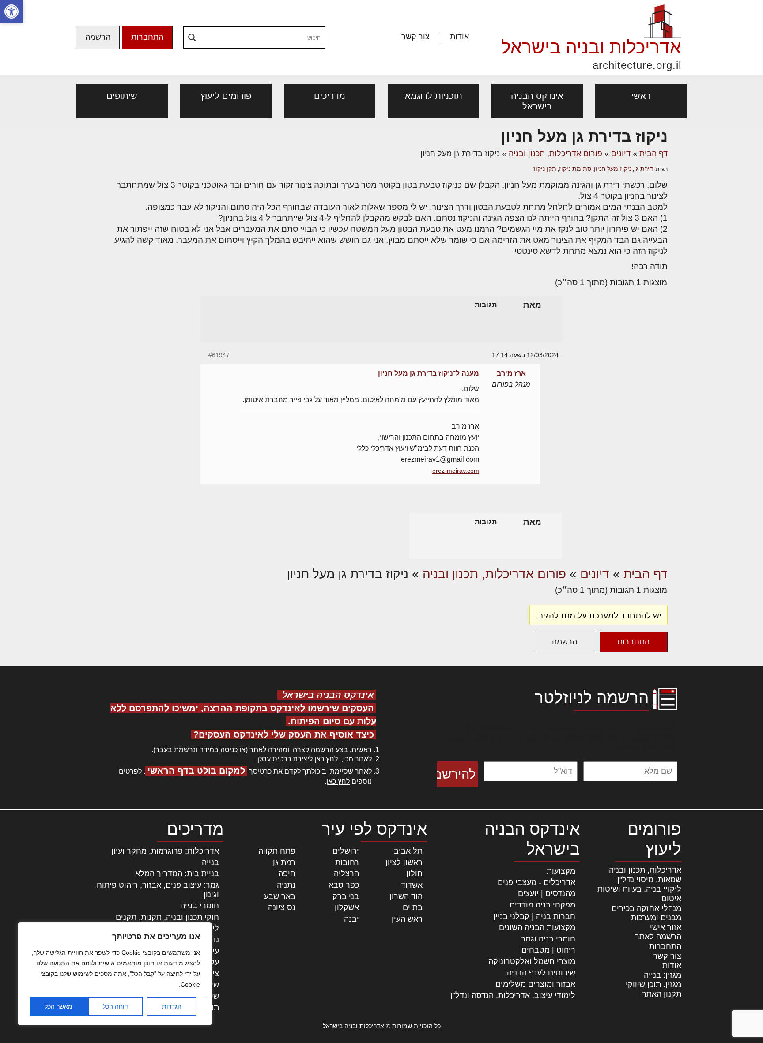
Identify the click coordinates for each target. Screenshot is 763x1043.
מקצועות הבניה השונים (537, 927)
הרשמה (97, 37)
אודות (459, 36)
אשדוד (412, 885)
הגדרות (171, 1006)
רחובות (347, 862)
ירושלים (345, 851)
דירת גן (643, 168)
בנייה (210, 862)
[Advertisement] (615, 431)
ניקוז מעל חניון (612, 168)
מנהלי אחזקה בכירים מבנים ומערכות (646, 913)
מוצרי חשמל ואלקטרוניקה (531, 961)
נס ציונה (281, 907)
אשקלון (347, 907)
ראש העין (407, 919)
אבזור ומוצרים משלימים (535, 983)
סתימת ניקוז (575, 168)
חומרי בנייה (199, 905)
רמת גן (284, 862)
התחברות (147, 37)
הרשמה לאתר (658, 936)
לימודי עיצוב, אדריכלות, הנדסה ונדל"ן (512, 995)
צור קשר (415, 36)
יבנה (351, 919)
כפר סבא (344, 885)
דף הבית (653, 153)
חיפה (286, 873)
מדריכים (329, 96)
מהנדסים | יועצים (546, 893)
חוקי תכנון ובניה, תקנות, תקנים (167, 917)
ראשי (641, 96)
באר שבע (279, 896)
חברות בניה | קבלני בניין (534, 916)
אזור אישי (665, 927)
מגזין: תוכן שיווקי (653, 984)
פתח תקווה (276, 851)
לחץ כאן (326, 759)
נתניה (286, 885)
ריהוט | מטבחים (548, 949)
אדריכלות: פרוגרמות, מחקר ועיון (165, 851)
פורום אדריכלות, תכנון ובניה (555, 153)
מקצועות (561, 870)
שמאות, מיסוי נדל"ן (649, 879)
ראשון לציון (404, 862)
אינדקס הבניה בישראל (537, 101)
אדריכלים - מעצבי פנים (536, 882)
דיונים (621, 153)
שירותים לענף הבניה (541, 972)
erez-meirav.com (455, 470)
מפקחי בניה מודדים (542, 904)
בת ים (413, 907)
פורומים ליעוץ (225, 96)
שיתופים (121, 96)
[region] (115, 973)
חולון (414, 873)
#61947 (219, 354)
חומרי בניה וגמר (548, 938)
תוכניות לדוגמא (433, 96)
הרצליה (346, 873)
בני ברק (345, 896)
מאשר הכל (58, 1006)
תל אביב (408, 851)
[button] (11, 11)
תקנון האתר (661, 994)
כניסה (229, 749)
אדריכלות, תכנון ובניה (645, 870)
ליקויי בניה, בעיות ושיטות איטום (639, 894)
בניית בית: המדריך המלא (177, 873)
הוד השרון (406, 896)
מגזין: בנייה (662, 975)
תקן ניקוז (544, 168)
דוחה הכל (115, 1006)
